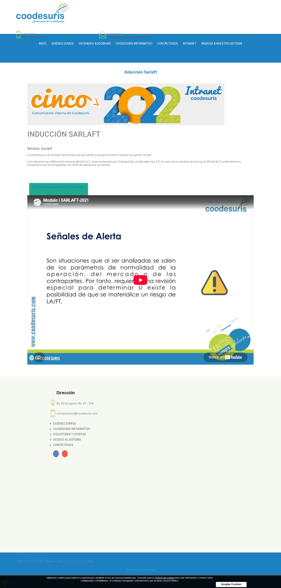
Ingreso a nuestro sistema (221, 43)
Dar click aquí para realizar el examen (58, 187)
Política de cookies (164, 578)
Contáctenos (167, 43)
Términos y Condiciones (140, 569)
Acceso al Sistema (67, 439)
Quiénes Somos (62, 43)
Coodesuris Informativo (134, 43)
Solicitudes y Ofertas (69, 434)
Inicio (42, 43)
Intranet (189, 43)
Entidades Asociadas (95, 43)
